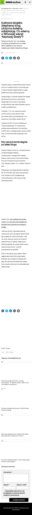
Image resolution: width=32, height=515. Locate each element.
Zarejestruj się (25, 2)
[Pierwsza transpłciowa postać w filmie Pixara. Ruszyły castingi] (16, 398)
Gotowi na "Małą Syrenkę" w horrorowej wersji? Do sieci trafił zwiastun (15, 460)
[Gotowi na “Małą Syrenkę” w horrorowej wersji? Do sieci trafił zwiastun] (16, 449)
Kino (21, 8)
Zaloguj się (30, 2)
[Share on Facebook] (2, 58)
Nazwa (6, 485)
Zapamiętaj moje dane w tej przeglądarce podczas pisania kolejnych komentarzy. (14, 493)
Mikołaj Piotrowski (10, 53)
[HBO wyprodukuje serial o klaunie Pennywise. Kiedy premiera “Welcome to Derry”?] (16, 423)
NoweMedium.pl (6, 8)
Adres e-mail (22, 485)
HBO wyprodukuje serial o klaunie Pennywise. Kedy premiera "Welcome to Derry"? (15, 435)
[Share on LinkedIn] (10, 58)
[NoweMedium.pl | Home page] (13, 2)
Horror (11, 352)
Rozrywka (15, 8)
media (8, 348)
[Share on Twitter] (6, 58)
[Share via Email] (18, 58)
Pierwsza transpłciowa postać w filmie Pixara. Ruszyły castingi (15, 409)
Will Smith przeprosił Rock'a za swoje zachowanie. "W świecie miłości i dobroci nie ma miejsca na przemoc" (15, 382)
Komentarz (8, 472)
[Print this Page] (14, 58)
